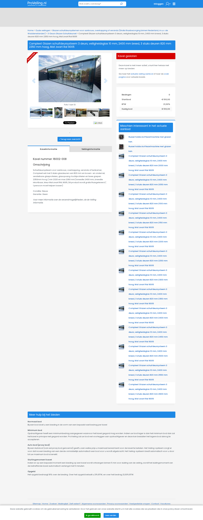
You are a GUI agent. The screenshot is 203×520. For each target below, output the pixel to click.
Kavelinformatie (48, 149)
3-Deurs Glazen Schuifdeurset (62, 33)
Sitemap (37, 503)
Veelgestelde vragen (139, 503)
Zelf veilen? (74, 503)
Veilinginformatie (91, 149)
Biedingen (126, 94)
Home (31, 30)
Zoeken (53, 503)
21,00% (166, 104)
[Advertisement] (101, 16)
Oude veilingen (43, 30)
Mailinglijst (63, 503)
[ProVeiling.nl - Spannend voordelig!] (37, 3)
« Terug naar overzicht (70, 139)
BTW (124, 104)
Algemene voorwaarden (94, 503)
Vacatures (165, 503)
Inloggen (158, 3)
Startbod (126, 99)
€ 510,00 (166, 99)
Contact (155, 503)
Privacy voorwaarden (117, 503)
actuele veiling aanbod (142, 73)
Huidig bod (127, 109)
